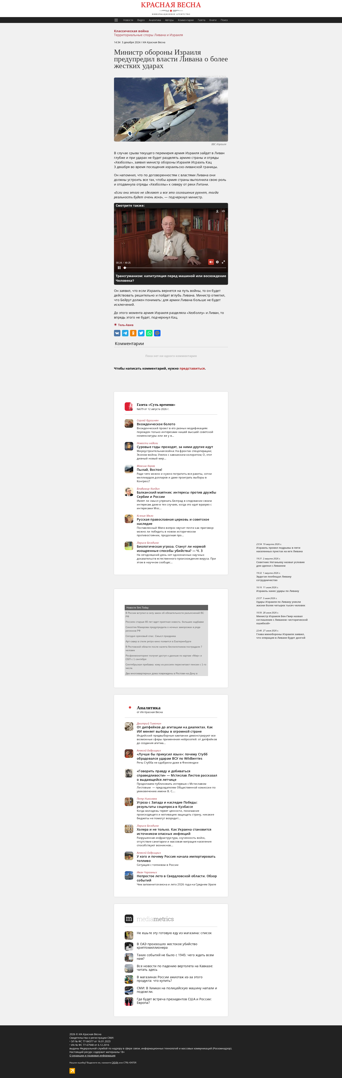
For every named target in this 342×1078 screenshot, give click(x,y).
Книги (212, 20)
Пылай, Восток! (149, 469)
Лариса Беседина (148, 542)
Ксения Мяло (145, 515)
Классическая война (131, 31)
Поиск (224, 20)
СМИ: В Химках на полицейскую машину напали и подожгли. (177, 990)
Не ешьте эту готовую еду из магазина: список (174, 933)
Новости (128, 20)
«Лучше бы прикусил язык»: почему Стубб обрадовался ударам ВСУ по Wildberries (172, 756)
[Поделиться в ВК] (117, 333)
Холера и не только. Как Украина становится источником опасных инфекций (174, 831)
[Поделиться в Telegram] (125, 333)
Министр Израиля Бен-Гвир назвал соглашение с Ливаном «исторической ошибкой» (282, 620)
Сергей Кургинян (148, 420)
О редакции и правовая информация (92, 1055)
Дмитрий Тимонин (149, 723)
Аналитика (155, 20)
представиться (192, 368)
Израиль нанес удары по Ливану (277, 591)
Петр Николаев (147, 798)
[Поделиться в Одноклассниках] (133, 333)
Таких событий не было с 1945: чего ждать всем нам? (175, 957)
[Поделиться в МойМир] (157, 333)
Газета (201, 20)
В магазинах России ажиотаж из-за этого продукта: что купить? (170, 979)
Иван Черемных (147, 872)
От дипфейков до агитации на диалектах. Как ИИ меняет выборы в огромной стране (175, 729)
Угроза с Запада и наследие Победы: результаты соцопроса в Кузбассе (167, 804)
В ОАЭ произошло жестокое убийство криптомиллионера (167, 946)
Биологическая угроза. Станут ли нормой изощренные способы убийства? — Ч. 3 (171, 548)
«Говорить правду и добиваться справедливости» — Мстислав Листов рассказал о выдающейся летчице (177, 775)
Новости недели (147, 443)
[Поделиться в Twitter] (141, 333)
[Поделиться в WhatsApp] (149, 333)
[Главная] (171, 8)
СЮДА (115, 1062)
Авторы (169, 20)
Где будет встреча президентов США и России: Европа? (174, 1001)
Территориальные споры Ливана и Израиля (148, 35)
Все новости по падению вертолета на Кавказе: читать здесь (175, 968)
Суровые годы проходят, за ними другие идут (175, 447)
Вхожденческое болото (156, 424)
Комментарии (186, 20)
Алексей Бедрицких (149, 750)
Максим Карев (146, 466)
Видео (141, 20)
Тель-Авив (125, 325)
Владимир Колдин (148, 488)
